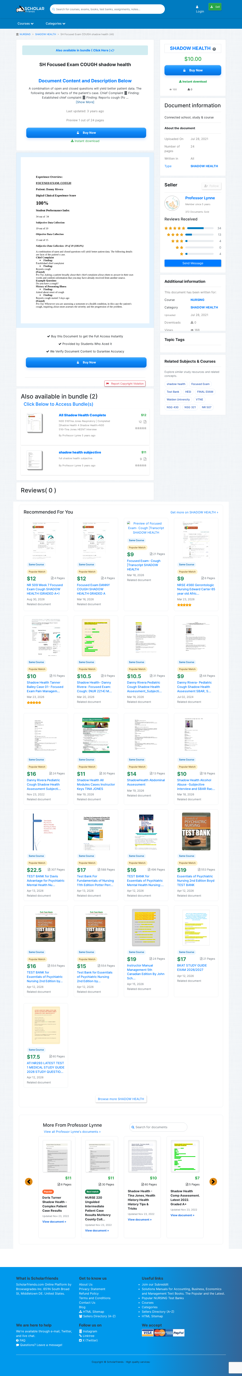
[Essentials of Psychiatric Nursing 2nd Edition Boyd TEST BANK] (196, 831)
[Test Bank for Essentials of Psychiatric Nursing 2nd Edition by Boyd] (96, 927)
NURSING (25, 34)
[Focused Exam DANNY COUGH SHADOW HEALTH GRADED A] (96, 540)
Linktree (88, 1336)
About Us (85, 1284)
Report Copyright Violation (127, 383)
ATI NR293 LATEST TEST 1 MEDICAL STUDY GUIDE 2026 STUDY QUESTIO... (45, 1067)
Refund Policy (89, 1293)
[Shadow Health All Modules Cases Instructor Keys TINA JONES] (96, 735)
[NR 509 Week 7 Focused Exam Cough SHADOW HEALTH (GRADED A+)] (46, 540)
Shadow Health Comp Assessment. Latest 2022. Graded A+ (185, 1197)
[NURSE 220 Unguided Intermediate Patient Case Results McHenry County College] (99, 1156)
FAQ (22, 1340)
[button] (29, 1181)
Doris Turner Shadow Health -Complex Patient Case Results (54, 1204)
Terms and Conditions (94, 1298)
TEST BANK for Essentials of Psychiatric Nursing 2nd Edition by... (45, 976)
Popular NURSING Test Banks (163, 1298)
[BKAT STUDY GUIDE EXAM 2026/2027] (196, 927)
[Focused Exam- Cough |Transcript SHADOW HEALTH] (146, 527)
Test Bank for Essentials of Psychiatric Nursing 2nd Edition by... (94, 976)
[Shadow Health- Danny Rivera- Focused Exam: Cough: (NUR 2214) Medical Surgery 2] (96, 637)
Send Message (192, 263)
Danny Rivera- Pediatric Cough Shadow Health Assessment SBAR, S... (194, 687)
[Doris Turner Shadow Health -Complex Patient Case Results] (56, 1156)
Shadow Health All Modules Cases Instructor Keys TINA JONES (96, 784)
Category (171, 307)
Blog (82, 1307)
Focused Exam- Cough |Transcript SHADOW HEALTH (144, 565)
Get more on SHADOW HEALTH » (194, 512)
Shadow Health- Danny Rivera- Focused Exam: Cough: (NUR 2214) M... (94, 687)
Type (167, 166)
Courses (24, 23)
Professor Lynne (200, 198)
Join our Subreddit (155, 1284)
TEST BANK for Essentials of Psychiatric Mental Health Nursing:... (145, 880)
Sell (217, 6)
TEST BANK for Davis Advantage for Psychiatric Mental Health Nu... (45, 880)
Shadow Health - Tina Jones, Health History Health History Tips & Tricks (141, 1200)
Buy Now (89, 132)
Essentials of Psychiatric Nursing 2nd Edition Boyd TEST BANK (195, 880)
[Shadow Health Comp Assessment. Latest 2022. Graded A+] (185, 1156)
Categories (54, 23)
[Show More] (85, 102)
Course (169, 300)
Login (200, 11)
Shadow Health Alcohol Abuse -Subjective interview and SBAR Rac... (196, 784)
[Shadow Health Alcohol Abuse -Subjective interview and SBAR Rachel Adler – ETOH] (196, 735)
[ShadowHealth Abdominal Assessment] (146, 735)
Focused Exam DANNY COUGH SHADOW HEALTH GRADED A (93, 589)
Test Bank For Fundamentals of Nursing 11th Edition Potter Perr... (95, 880)
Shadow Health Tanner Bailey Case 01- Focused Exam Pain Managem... (45, 687)
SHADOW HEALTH (45, 34)
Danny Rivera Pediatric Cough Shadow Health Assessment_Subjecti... (144, 687)
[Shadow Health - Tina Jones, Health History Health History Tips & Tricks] (142, 1156)
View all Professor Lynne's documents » (72, 1131)
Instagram (89, 1331)
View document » (54, 1221)
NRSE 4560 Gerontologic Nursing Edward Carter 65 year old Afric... (196, 589)
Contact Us (87, 1302)
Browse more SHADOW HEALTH (121, 1099)
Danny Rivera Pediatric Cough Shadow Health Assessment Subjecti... (44, 784)
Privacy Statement (92, 1289)
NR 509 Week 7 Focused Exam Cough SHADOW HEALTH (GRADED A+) (45, 589)
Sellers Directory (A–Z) (99, 1316)
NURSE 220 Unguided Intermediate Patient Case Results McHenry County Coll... (98, 1208)
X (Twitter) (90, 1340)
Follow (214, 186)
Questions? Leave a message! (40, 1345)
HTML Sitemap (93, 1311)
